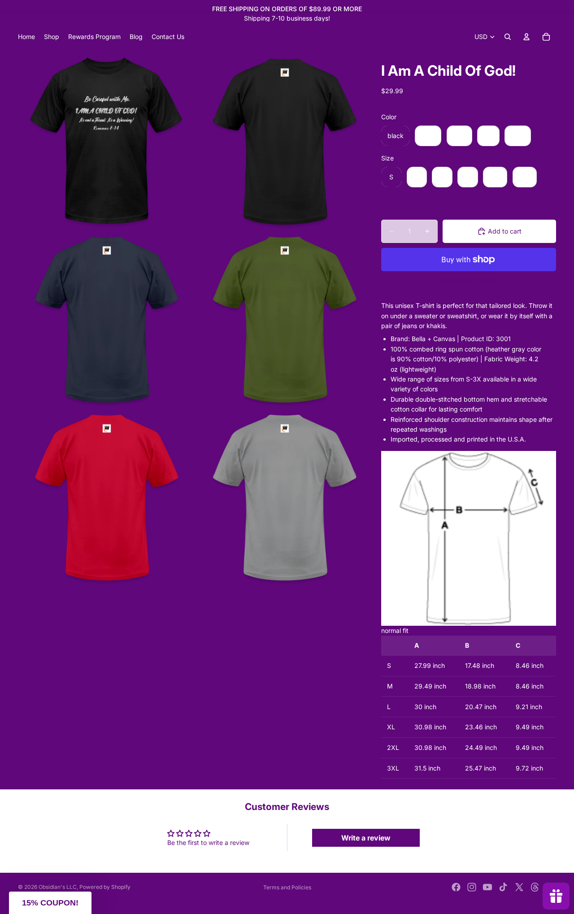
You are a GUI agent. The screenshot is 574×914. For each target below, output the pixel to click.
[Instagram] (471, 887)
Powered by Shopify (104, 887)
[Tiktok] (503, 887)
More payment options (469, 280)
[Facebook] (456, 887)
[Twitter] (519, 887)
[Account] (526, 37)
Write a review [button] (366, 837)
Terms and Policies (287, 887)
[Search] (507, 37)
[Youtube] (487, 887)
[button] (50, 903)
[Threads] (535, 887)
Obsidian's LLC (58, 887)
